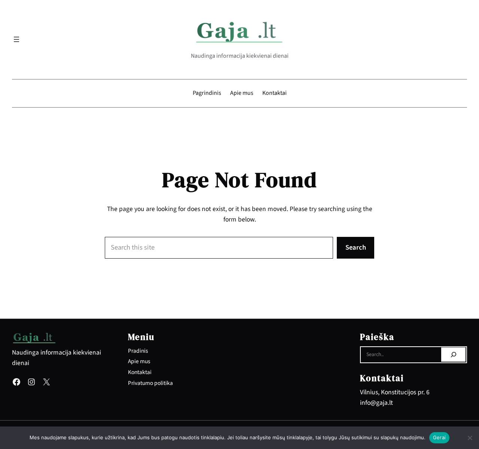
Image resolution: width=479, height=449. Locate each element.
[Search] (453, 354)
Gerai (439, 437)
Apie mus (139, 361)
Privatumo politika (150, 383)
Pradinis (138, 351)
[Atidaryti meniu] (16, 39)
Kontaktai (140, 372)
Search (355, 247)
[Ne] (469, 438)
